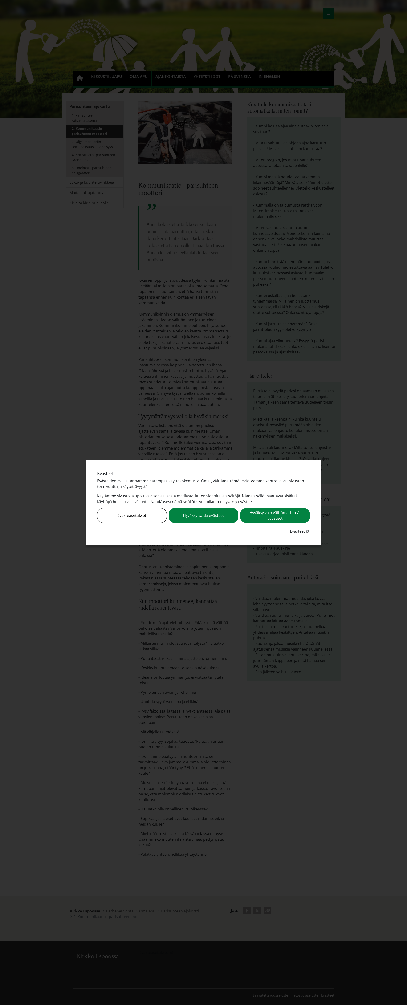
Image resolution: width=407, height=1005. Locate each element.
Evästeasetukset (132, 515)
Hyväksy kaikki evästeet (203, 515)
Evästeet (300, 531)
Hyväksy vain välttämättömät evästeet (275, 515)
